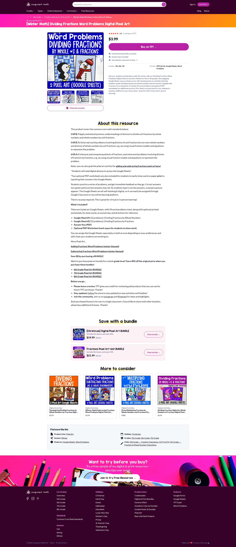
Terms (52, 543)
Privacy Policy (61, 543)
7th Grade (154, 438)
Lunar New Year (102, 513)
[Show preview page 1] (53, 96)
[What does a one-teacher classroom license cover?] (137, 60)
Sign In (192, 4)
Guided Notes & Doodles (145, 509)
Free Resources (87, 11)
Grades (30, 11)
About (206, 11)
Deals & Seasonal (54, 11)
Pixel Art (70, 434)
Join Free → (203, 4)
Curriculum (71, 11)
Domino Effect (141, 502)
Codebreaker (140, 495)
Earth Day (100, 499)
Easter (98, 502)
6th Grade (145, 438)
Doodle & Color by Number (146, 506)
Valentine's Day (102, 530)
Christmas (136, 434)
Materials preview (77, 108)
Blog (199, 11)
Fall (58, 529)
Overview (61, 495)
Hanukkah (100, 509)
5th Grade (136, 438)
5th (116, 66)
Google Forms (179, 495)
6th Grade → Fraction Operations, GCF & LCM (149, 442)
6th (120, 66)
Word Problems (82, 442)
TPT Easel (177, 502)
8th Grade (61, 509)
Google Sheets (69, 442)
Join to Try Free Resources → (118, 477)
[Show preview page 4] (97, 96)
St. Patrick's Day (102, 523)
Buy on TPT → (149, 46)
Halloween (100, 506)
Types (40, 11)
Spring (59, 532)
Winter (64, 438)
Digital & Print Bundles (144, 499)
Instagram (108, 296)
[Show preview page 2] (68, 96)
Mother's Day (101, 516)
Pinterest (122, 296)
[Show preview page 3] (82, 96)
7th (123, 66)
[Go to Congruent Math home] (38, 4)
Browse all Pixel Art (34, 21)
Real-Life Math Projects (145, 516)
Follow (91, 293)
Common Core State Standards (70, 519)
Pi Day (98, 519)
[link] (93, 17)
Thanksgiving (101, 526)
